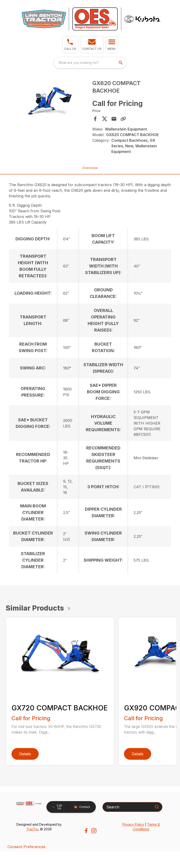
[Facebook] (86, 831)
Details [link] (25, 754)
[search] (121, 62)
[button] (70, 44)
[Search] (157, 806)
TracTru (32, 829)
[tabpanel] (49, 103)
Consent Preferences (26, 846)
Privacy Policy (133, 824)
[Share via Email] (114, 119)
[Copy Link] (123, 119)
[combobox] (90, 62)
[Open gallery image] (49, 103)
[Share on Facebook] (95, 119)
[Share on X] (104, 119)
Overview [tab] (90, 168)
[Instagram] (94, 831)
